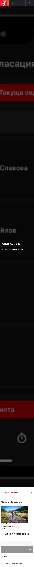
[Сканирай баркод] (13, 3)
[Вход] (30, 3)
